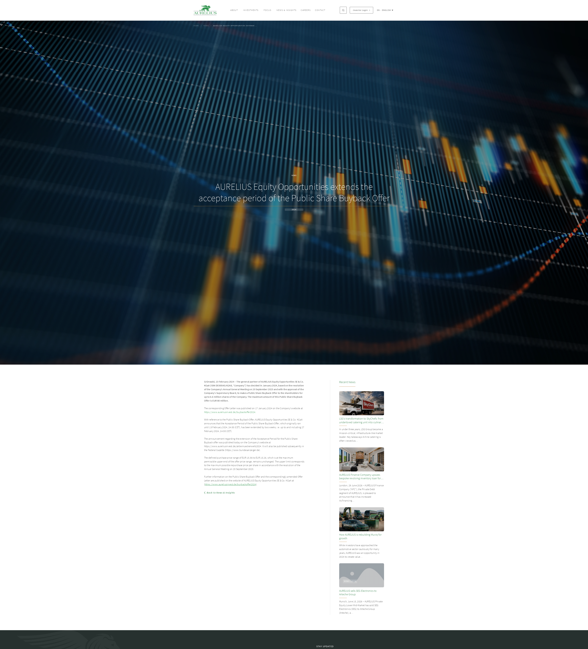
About (234, 10)
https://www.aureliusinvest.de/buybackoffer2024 (230, 484)
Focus (267, 10)
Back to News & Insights (221, 492)
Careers (306, 10)
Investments (251, 10)
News (206, 26)
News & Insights (286, 10)
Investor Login (360, 10)
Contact (320, 10)
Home (196, 26)
